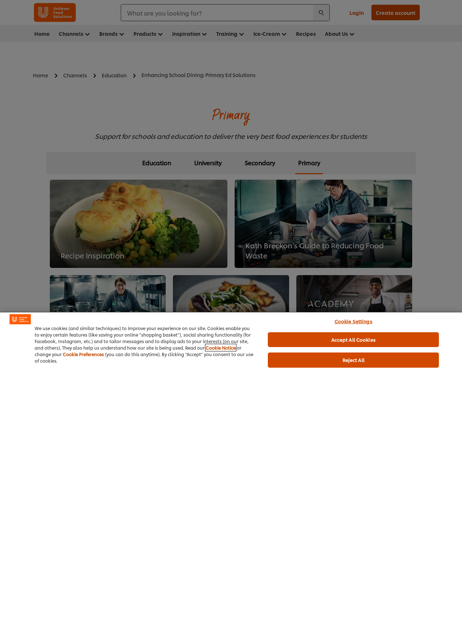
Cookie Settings (353, 321)
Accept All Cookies (353, 339)
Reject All (354, 359)
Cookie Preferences (83, 354)
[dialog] (231, 468)
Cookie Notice (221, 348)
